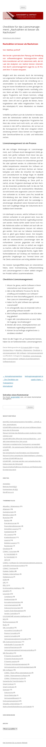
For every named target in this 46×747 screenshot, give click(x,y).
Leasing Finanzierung (11, 647)
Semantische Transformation (13, 681)
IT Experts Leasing (10, 661)
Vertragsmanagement (35, 353)
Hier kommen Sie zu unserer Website (15, 743)
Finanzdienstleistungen (12, 526)
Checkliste (36, 350)
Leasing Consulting (11, 636)
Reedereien (8, 546)
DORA (5, 580)
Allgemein (6, 509)
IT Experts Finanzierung (12, 659)
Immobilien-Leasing (11, 529)
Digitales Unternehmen (11, 574)
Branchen (6, 518)
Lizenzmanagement (11, 605)
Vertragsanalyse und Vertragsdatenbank (19, 667)
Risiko (5, 625)
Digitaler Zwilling (8, 571)
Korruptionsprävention (12, 602)
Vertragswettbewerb (11, 698)
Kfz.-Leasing (8, 534)
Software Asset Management (29, 359)
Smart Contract (8, 684)
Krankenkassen (10, 537)
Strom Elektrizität (10, 695)
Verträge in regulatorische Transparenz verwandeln (21, 444)
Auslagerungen (8, 512)
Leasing (7, 540)
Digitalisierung (8, 577)
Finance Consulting (11, 633)
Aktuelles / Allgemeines (23, 350)
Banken (7, 520)
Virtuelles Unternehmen (11, 704)
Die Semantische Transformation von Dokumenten (21, 453)
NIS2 (4, 619)
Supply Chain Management (14, 611)
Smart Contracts (8, 687)
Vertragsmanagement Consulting (16, 639)
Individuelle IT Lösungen (12, 644)
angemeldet (15, 397)
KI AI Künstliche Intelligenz (12, 588)
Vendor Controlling (11, 613)
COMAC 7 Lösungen (10, 551)
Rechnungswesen (9, 622)
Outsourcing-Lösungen (12, 608)
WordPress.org (8, 492)
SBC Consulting (8, 628)
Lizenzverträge (12, 359)
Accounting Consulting (12, 630)
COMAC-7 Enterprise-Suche (14, 678)
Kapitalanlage (9, 532)
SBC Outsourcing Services (12, 642)
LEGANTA (6, 591)
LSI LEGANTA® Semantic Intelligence (16, 616)
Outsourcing (8, 692)
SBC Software (21, 353)
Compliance (8, 597)
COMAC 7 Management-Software (16, 675)
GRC (4, 582)
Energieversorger (10, 523)
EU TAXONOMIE (9, 554)
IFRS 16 (5, 585)
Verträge (6, 690)
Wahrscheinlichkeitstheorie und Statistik (17, 707)
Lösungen (6, 594)
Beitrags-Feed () (10, 487)
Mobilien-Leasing (10, 543)
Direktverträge (9, 599)
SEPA (6, 560)
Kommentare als (10, 489)
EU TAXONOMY (9, 557)
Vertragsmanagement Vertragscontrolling (19, 650)
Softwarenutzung (9, 361)
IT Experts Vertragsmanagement (15, 664)
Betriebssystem (8, 515)
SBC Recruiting (8, 653)
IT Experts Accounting (11, 656)
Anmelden (6, 484)
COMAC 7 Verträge (9, 568)
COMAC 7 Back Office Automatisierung (17, 673)
